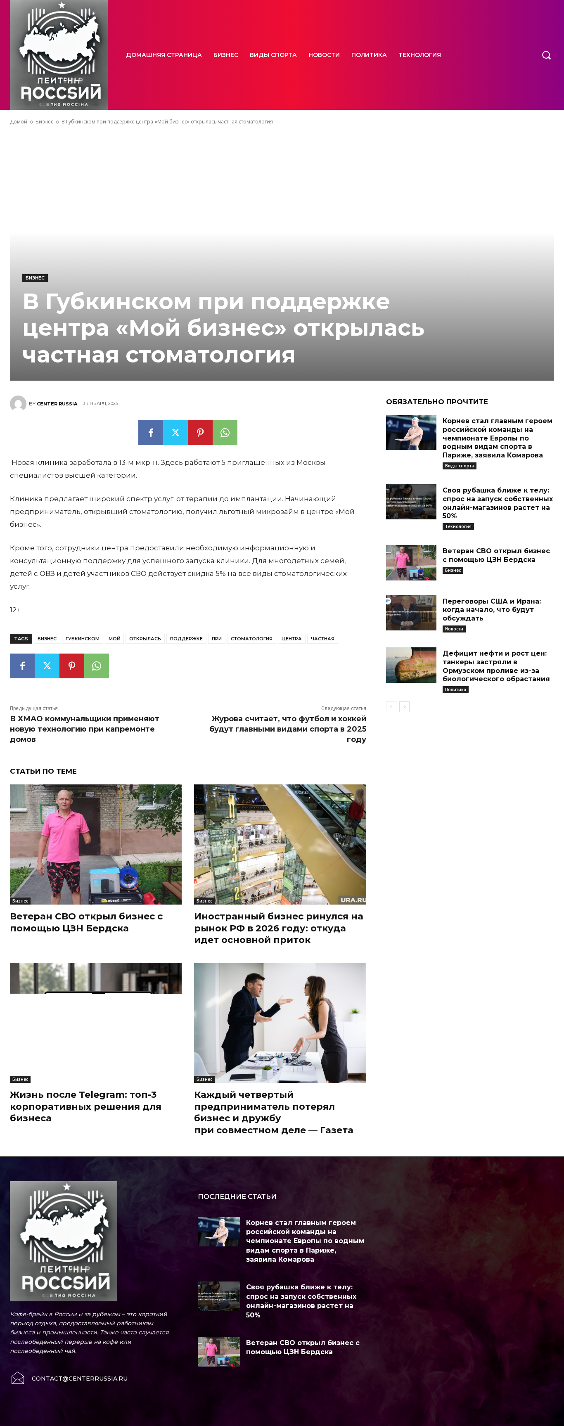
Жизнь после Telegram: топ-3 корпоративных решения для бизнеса (85, 1106)
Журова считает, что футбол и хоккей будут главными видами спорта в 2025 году (287, 729)
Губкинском (83, 639)
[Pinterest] (200, 432)
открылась (145, 639)
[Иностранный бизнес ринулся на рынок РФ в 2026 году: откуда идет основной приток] (280, 844)
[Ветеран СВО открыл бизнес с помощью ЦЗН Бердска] (96, 844)
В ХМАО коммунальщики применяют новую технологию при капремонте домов (84, 729)
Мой (114, 639)
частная (322, 639)
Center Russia (57, 404)
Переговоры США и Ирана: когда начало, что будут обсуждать (492, 610)
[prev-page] (391, 706)
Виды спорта (459, 466)
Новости (454, 629)
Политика (455, 689)
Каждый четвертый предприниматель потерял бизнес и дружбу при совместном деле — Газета (273, 1112)
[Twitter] (175, 432)
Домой (18, 121)
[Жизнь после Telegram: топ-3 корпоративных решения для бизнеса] (96, 1023)
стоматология (252, 639)
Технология (458, 526)
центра (292, 639)
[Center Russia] (19, 404)
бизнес (47, 639)
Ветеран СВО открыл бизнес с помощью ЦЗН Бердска (86, 922)
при (217, 639)
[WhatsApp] (225, 432)
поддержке (186, 639)
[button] (546, 55)
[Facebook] (150, 432)
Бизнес (44, 121)
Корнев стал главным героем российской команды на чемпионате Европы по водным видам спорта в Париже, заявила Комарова (497, 438)
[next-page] (404, 706)
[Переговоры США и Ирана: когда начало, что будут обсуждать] (411, 613)
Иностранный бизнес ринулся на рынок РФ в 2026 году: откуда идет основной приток (278, 928)
